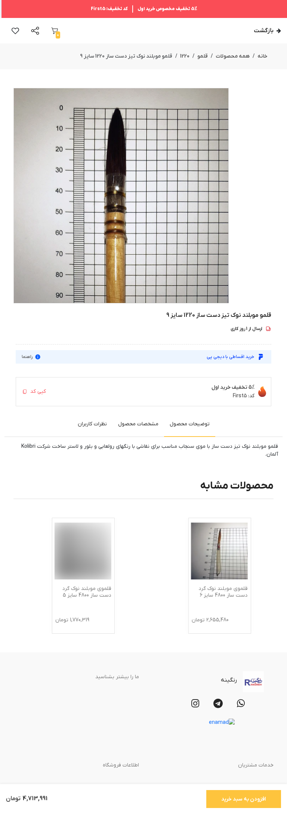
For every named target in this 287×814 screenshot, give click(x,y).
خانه (262, 56)
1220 (184, 56)
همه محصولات (233, 56)
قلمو (202, 56)
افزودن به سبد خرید (243, 799)
